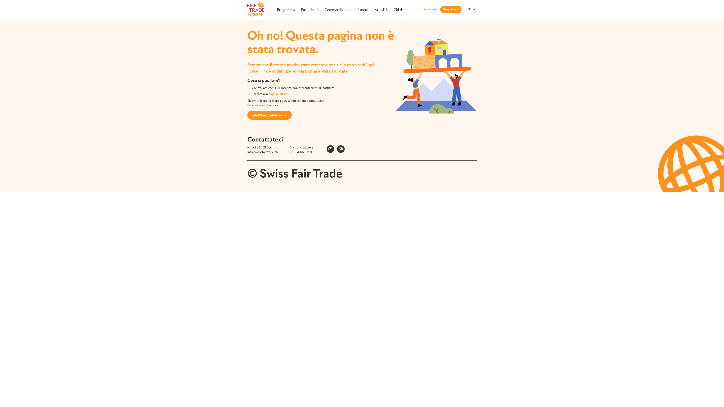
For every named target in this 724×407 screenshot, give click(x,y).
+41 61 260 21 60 (259, 147)
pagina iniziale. (278, 94)
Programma (286, 10)
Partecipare (310, 10)
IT (469, 9)
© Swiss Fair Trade (295, 173)
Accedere (430, 9)
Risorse (363, 10)
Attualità (381, 10)
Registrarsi (451, 9)
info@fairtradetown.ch (269, 115)
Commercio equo (338, 10)
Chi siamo (401, 10)
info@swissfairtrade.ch (262, 152)
